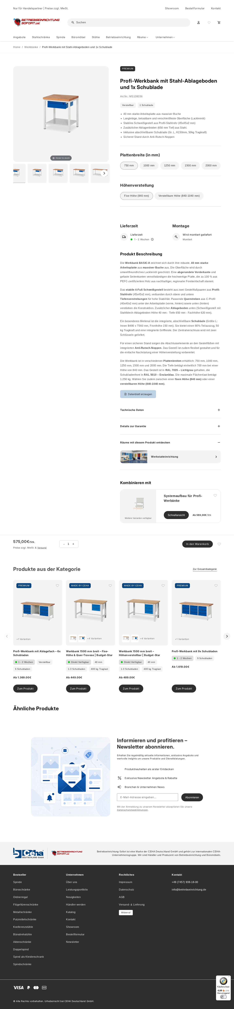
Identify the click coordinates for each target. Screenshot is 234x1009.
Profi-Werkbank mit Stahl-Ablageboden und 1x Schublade (77, 47)
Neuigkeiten (73, 897)
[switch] (223, 997)
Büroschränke (21, 889)
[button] (143, 37)
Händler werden (75, 904)
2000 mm (211, 165)
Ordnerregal (20, 897)
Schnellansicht (176, 515)
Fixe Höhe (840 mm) (136, 195)
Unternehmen (75, 874)
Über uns (71, 882)
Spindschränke (22, 964)
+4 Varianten (94, 638)
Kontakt (216, 8)
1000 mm (149, 165)
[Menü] (229, 977)
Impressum (125, 882)
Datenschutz (126, 889)
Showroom (172, 8)
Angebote (19, 37)
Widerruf (126, 912)
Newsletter (72, 942)
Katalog (70, 912)
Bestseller (19, 874)
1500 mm (190, 165)
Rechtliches (126, 874)
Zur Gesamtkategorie (205, 569)
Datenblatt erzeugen (140, 394)
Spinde (17, 882)
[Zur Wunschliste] (209, 22)
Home (16, 47)
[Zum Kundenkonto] (198, 22)
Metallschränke (22, 912)
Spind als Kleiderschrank (28, 956)
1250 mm (169, 165)
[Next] (104, 173)
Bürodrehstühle (22, 934)
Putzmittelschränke (24, 919)
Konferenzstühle (23, 927)
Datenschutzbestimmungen (132, 810)
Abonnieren (192, 797)
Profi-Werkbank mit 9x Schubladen (194, 651)
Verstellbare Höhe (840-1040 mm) (179, 195)
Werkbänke (31, 47)
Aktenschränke (22, 942)
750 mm (129, 165)
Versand (42, 547)
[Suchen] (182, 22)
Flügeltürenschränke (25, 904)
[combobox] (131, 22)
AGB (122, 897)
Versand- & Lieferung (132, 904)
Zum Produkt (25, 688)
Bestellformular (195, 8)
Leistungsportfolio (77, 889)
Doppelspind (21, 949)
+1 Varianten (23, 639)
